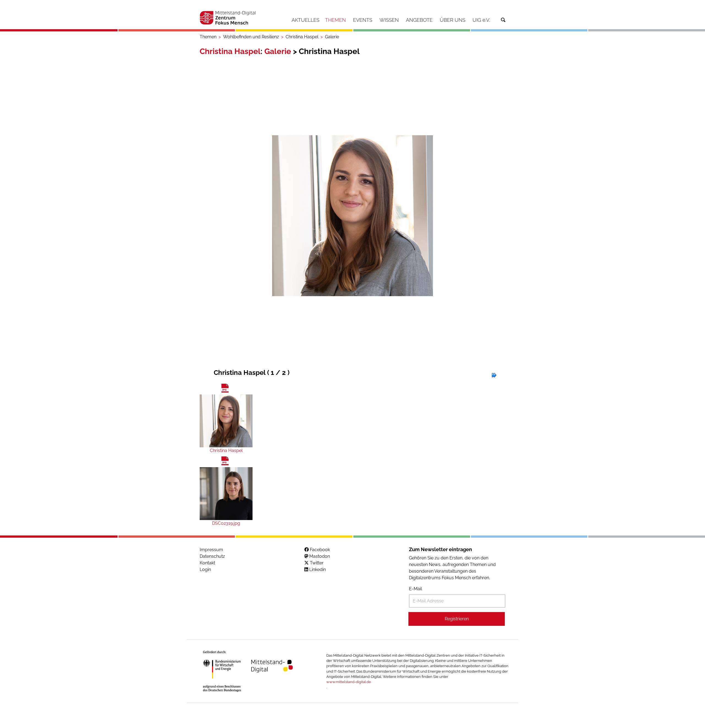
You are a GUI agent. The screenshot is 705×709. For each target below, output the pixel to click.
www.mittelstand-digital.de (348, 682)
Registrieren (457, 618)
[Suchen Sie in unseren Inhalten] (503, 20)
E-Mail (415, 588)
